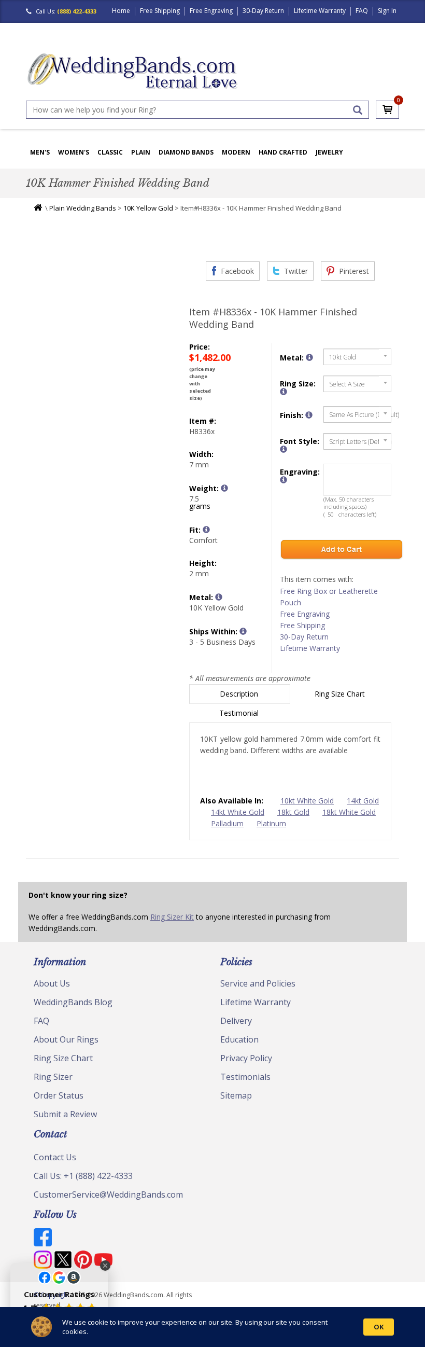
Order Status (58, 1095)
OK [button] (379, 1326)
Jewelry (329, 152)
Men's (40, 152)
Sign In (387, 10)
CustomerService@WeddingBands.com (108, 1194)
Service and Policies (257, 983)
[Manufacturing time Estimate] (243, 631)
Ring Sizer (53, 1076)
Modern (236, 152)
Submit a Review (65, 1114)
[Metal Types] (218, 597)
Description (240, 694)
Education (239, 1039)
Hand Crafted (283, 152)
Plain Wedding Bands (82, 208)
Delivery (236, 1020)
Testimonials (245, 1076)
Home (121, 10)
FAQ (362, 10)
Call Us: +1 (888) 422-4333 (83, 1176)
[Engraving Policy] (283, 449)
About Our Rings (66, 1039)
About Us (52, 983)
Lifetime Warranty (320, 10)
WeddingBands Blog (73, 1002)
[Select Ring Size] (283, 391)
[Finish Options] (309, 415)
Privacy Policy (246, 1058)
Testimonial (240, 713)
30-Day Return (263, 10)
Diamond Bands (186, 152)
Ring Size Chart (341, 694)
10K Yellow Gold (148, 208)
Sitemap (236, 1095)
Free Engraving (211, 10)
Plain (140, 152)
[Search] (357, 110)
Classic (110, 152)
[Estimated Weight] (224, 488)
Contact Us (55, 1157)
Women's (73, 152)
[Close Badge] (105, 1265)
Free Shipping (160, 10)
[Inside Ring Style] (206, 529)
